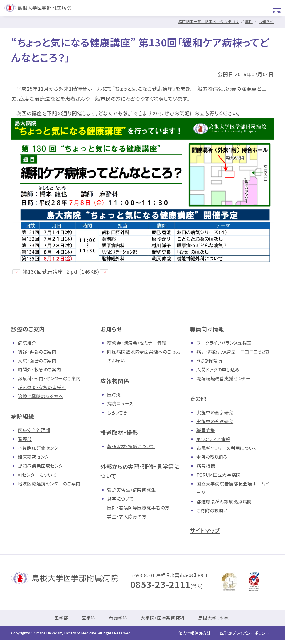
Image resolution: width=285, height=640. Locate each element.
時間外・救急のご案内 (39, 369)
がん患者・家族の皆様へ (42, 387)
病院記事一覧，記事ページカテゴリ (208, 21)
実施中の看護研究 (214, 421)
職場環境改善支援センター (223, 378)
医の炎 (114, 394)
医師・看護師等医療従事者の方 (138, 507)
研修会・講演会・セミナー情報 (136, 342)
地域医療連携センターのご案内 (49, 483)
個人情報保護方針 (194, 633)
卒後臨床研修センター (40, 448)
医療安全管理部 (34, 430)
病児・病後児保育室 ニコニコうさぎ (233, 351)
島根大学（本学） (214, 617)
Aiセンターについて (37, 474)
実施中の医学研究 (214, 412)
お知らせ (266, 21)
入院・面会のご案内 (37, 360)
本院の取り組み (212, 456)
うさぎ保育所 (209, 360)
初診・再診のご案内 (37, 351)
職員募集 (205, 430)
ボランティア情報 (213, 439)
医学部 (61, 617)
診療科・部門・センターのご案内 (49, 378)
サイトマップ (205, 530)
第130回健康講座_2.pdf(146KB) (61, 271)
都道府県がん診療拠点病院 (224, 501)
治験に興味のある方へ (40, 396)
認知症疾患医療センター (42, 465)
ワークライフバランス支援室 (224, 342)
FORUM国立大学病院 (218, 474)
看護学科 (118, 617)
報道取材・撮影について (131, 446)
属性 (249, 21)
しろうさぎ (117, 412)
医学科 (88, 617)
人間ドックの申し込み (218, 369)
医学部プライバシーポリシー (244, 633)
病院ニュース (120, 403)
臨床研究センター (35, 456)
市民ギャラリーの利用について (226, 448)
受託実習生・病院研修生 (131, 489)
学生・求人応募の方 (126, 516)
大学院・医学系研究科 (163, 617)
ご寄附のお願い (211, 510)
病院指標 (205, 465)
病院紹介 (27, 342)
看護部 (25, 439)
